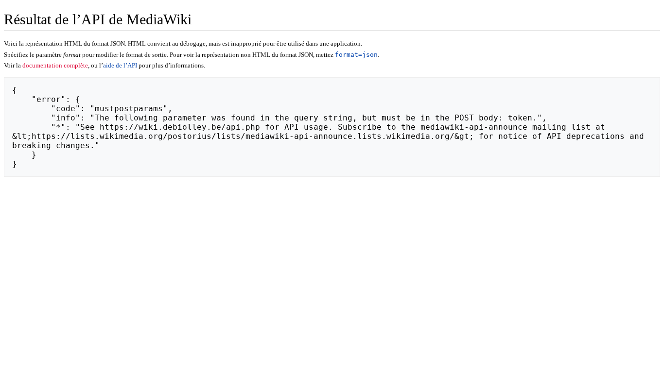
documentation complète (55, 65)
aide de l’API (120, 65)
